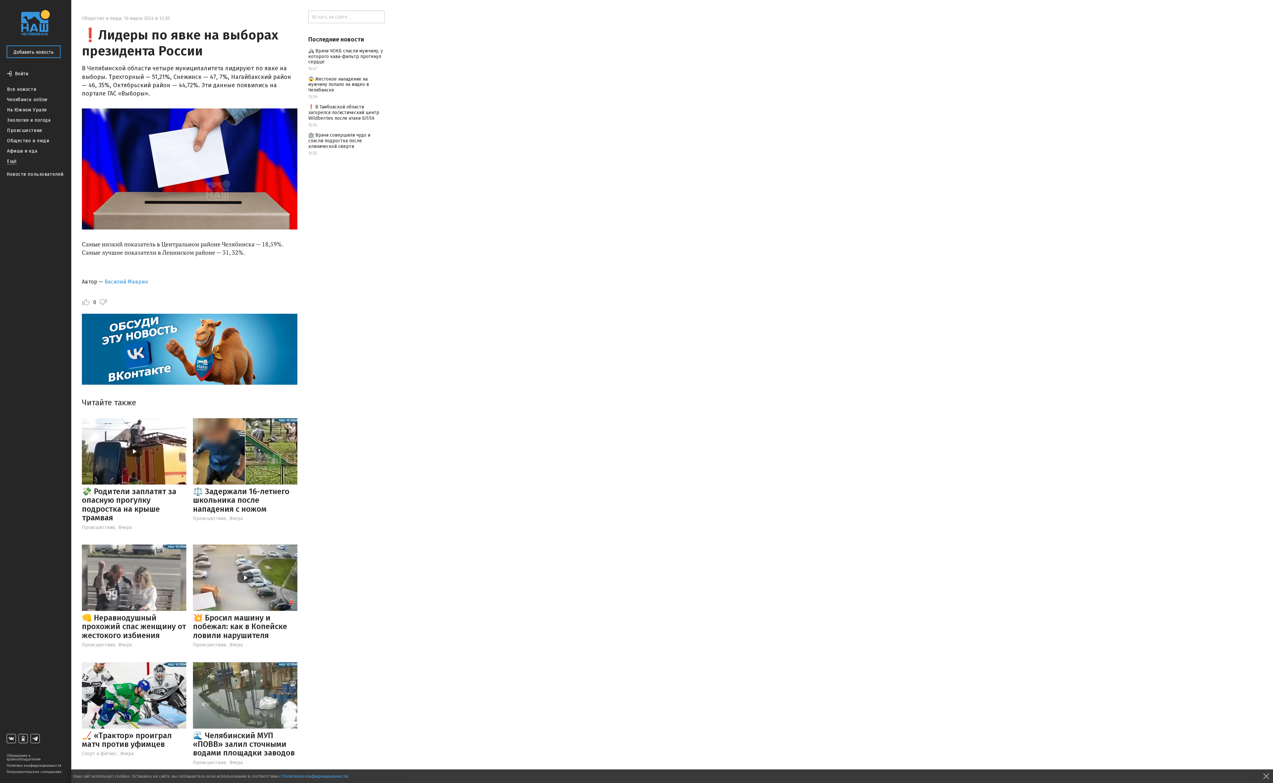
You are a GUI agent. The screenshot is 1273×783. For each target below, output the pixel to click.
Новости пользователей (35, 174)
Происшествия (24, 130)
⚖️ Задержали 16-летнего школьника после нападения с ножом (241, 500)
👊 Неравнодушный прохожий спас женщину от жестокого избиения (134, 626)
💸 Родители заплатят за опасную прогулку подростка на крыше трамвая (129, 504)
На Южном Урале (27, 110)
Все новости (21, 89)
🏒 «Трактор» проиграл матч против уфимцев (127, 740)
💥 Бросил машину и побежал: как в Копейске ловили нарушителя (240, 626)
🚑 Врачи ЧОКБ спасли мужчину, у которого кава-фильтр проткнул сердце (345, 56)
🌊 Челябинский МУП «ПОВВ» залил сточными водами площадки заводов (244, 744)
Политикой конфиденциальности (315, 776)
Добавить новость (34, 52)
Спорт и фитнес (99, 753)
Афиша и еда (22, 151)
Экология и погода (29, 120)
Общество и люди (28, 141)
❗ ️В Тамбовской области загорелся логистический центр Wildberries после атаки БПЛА (343, 112)
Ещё (12, 161)
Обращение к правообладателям (23, 757)
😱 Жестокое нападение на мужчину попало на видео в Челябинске (338, 84)
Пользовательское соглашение (34, 772)
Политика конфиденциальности (34, 765)
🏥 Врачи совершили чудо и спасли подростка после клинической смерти (339, 140)
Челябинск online (27, 99)
